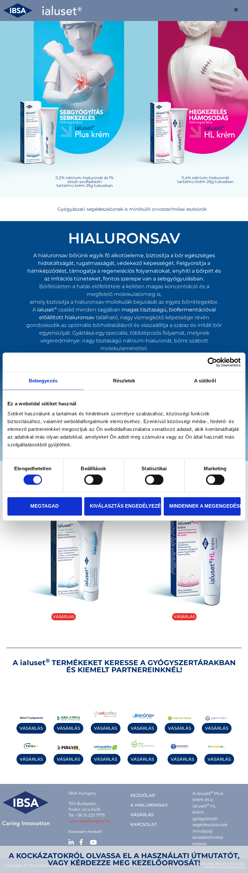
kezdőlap (142, 795)
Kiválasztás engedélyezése (125, 506)
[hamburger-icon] (236, 10)
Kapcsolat (143, 824)
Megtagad (44, 506)
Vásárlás (142, 814)
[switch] (93, 479)
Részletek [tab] (124, 380)
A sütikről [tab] (205, 380)
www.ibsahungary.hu (89, 820)
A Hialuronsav (149, 804)
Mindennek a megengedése (205, 506)
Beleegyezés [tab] (43, 380)
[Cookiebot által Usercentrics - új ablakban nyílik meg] (212, 362)
